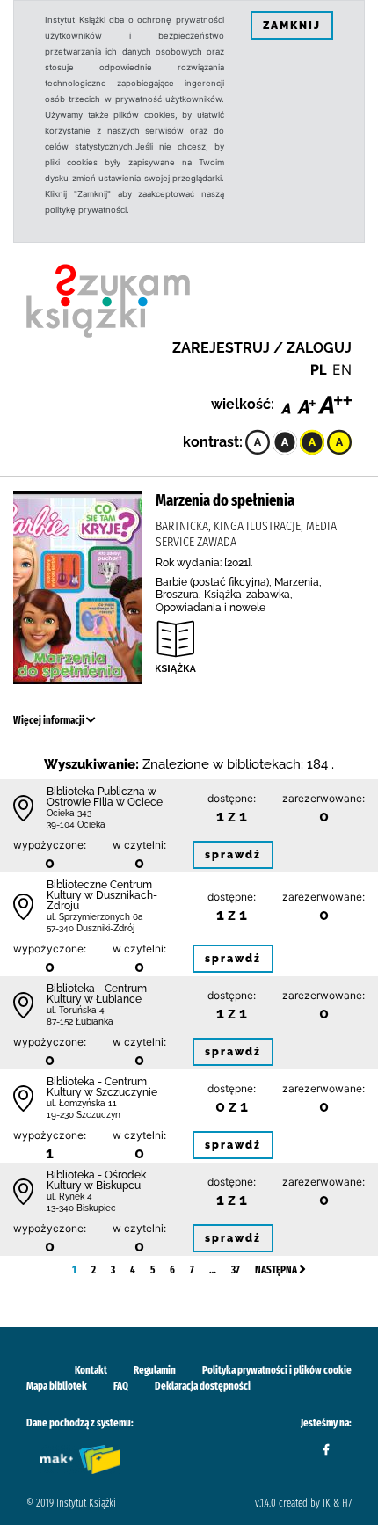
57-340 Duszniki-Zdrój (90, 928)
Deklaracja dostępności (203, 1386)
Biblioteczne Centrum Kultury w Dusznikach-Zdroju (102, 895)
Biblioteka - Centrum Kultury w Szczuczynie (102, 1087)
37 (235, 1270)
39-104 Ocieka (76, 824)
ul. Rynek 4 (69, 1196)
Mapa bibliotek (56, 1386)
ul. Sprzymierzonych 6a (95, 917)
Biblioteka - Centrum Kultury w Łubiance (97, 993)
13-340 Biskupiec (81, 1208)
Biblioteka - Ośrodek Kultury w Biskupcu (96, 1180)
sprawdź (233, 855)
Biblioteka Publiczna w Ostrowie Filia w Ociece (105, 796)
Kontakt (91, 1370)
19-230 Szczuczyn (83, 1115)
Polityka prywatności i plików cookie (277, 1370)
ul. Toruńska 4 (76, 1010)
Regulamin (155, 1370)
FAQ (120, 1386)
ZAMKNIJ (292, 25)
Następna (277, 1270)
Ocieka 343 (69, 813)
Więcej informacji (49, 720)
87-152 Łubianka (80, 1021)
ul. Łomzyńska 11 (82, 1103)
